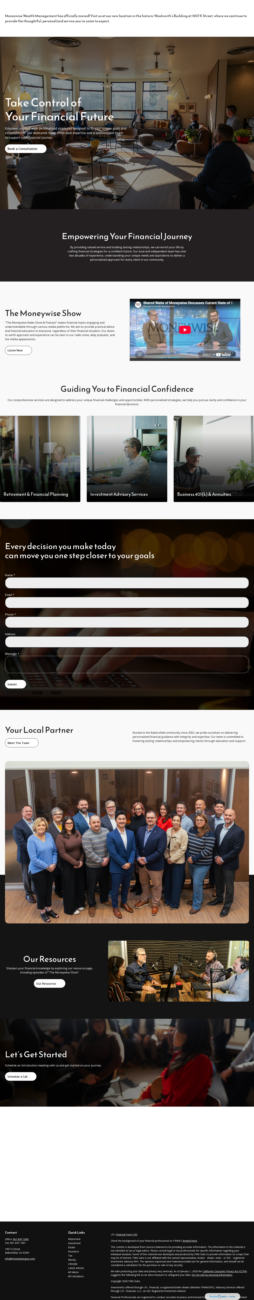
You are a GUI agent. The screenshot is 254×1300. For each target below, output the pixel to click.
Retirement (74, 1239)
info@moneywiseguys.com (20, 1258)
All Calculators (76, 1276)
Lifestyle (72, 1263)
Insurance (73, 1251)
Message (11, 654)
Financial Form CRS (126, 1234)
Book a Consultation (22, 149)
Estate (71, 1247)
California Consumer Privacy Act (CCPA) (225, 1271)
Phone (9, 614)
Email (8, 595)
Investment (74, 1243)
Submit (12, 684)
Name (9, 575)
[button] (91, 7)
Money (72, 1259)
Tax (70, 1255)
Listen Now (15, 350)
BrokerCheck (190, 1240)
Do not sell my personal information (212, 1275)
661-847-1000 (21, 1239)
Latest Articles (76, 1268)
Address (10, 634)
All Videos (73, 1272)
